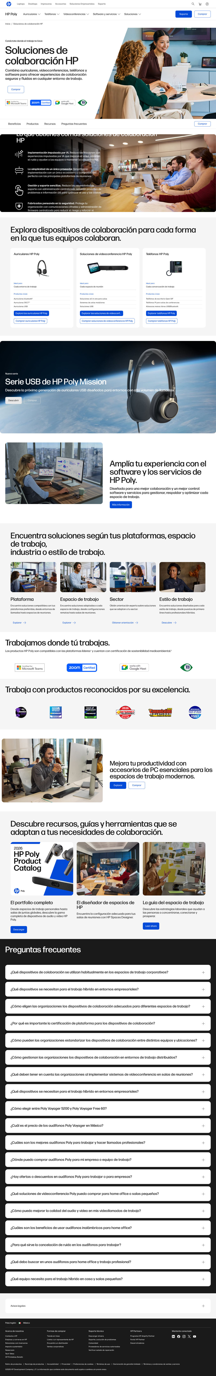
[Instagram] (183, 1336)
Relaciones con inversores (16, 1343)
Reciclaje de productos (34, 1364)
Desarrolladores (137, 1343)
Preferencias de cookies (83, 1364)
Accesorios (60, 4)
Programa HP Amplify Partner (142, 1336)
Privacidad (66, 1364)
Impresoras (46, 4)
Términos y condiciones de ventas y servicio (161, 1364)
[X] (189, 1336)
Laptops (21, 4)
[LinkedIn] (173, 1336)
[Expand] (203, 972)
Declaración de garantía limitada (126, 1364)
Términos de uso (103, 1364)
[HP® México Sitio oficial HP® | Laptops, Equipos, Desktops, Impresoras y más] (8, 3)
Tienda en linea (53, 1336)
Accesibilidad (52, 1364)
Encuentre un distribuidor (57, 1343)
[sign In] (207, 3)
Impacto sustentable (13, 1347)
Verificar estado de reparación (101, 1350)
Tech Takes (9, 1354)
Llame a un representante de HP (60, 1340)
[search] (193, 3)
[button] (32, 14)
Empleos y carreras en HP (16, 1340)
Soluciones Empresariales (82, 4)
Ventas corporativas (55, 1347)
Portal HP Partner (137, 1340)
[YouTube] (194, 1336)
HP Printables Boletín (14, 1357)
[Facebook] (178, 1336)
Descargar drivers (96, 1336)
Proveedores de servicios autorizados (104, 1347)
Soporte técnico (96, 1331)
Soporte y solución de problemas (102, 1340)
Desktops (32, 4)
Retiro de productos (13, 1364)
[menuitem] (21, 3)
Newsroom (9, 1350)
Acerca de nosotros (14, 1331)
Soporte (102, 4)
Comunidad (93, 1343)
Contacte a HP (11, 1336)
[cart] (200, 3)
